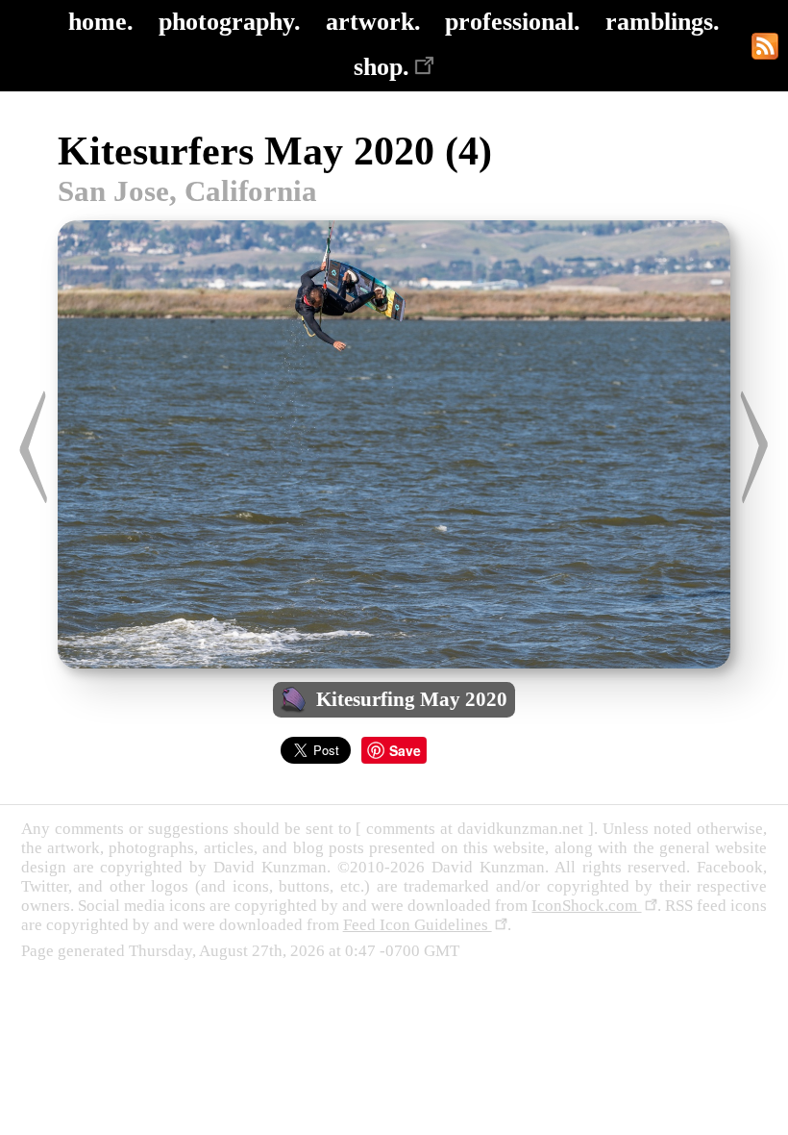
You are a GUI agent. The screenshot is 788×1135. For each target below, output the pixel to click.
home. (101, 22)
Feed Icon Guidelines (417, 925)
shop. (381, 67)
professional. (512, 22)
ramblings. (662, 22)
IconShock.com (586, 905)
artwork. (373, 22)
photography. (230, 22)
